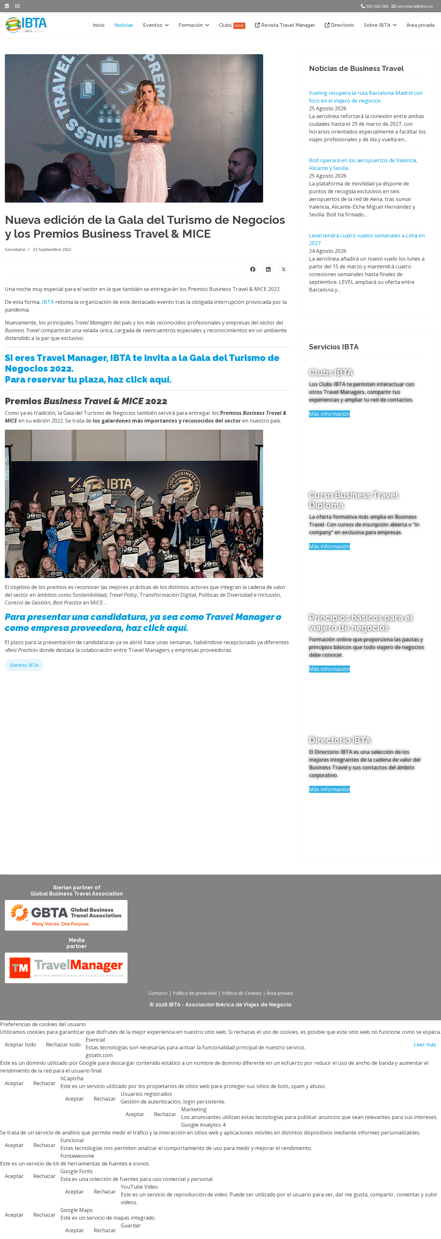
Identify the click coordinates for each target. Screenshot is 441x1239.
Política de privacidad (195, 993)
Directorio (342, 25)
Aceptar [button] (14, 1083)
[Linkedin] (7, 6)
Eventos (152, 25)
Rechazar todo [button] (63, 1044)
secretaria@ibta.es (415, 6)
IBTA (48, 301)
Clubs (231, 25)
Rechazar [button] (44, 1083)
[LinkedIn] (268, 269)
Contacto (158, 993)
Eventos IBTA (24, 665)
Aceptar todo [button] (20, 1044)
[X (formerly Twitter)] (283, 269)
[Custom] (17, 6)
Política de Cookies (242, 993)
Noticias (123, 25)
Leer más (425, 1044)
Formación (191, 25)
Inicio (99, 25)
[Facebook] (252, 269)
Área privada (420, 25)
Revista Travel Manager (287, 25)
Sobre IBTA (377, 25)
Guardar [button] (131, 1225)
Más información (329, 413)
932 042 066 (377, 6)
